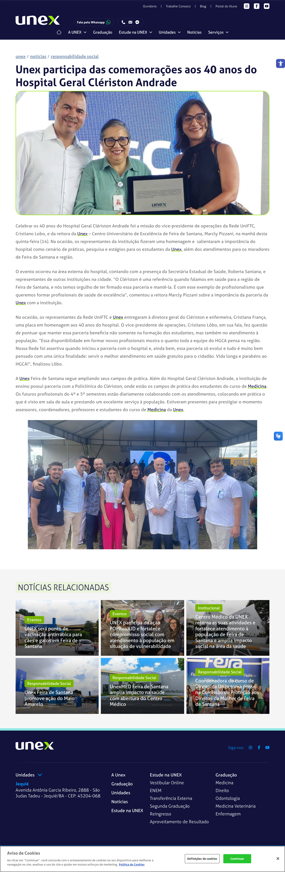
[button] (280, 63)
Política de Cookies (132, 864)
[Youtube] (266, 6)
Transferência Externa (171, 798)
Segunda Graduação (170, 806)
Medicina (224, 783)
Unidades (120, 793)
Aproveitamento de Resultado (179, 822)
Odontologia (228, 798)
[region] (142, 859)
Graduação (102, 32)
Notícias (194, 32)
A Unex (118, 775)
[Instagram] (246, 6)
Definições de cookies (202, 858)
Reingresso (160, 814)
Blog (203, 6)
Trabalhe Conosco (178, 6)
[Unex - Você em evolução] (38, 22)
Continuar (237, 858)
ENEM (155, 790)
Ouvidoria (150, 6)
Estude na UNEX (127, 810)
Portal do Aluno (226, 6)
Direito (222, 790)
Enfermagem (228, 814)
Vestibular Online (167, 783)
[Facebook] (256, 6)
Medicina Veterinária (236, 806)
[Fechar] (278, 858)
